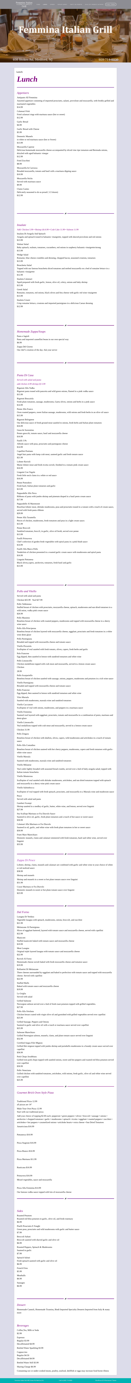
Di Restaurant (107, 1380)
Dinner (52, 4)
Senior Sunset (62, 4)
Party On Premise (76, 4)
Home (38, 4)
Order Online (110, 4)
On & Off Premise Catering (94, 4)
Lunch (45, 4)
